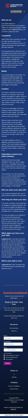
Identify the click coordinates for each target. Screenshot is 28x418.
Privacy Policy (14, 389)
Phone (5, 347)
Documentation (14, 328)
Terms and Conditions (18, 415)
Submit (7, 363)
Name (5, 335)
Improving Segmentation (12, 357)
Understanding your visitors (12, 355)
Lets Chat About (8, 353)
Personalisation (9, 359)
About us (14, 331)
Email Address (7, 341)
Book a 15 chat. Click (14, 303)
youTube (14, 377)
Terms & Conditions (14, 386)
